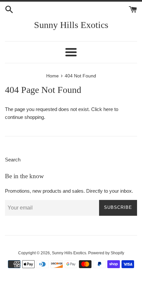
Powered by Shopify (106, 253)
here (108, 109)
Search (12, 159)
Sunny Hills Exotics (71, 25)
